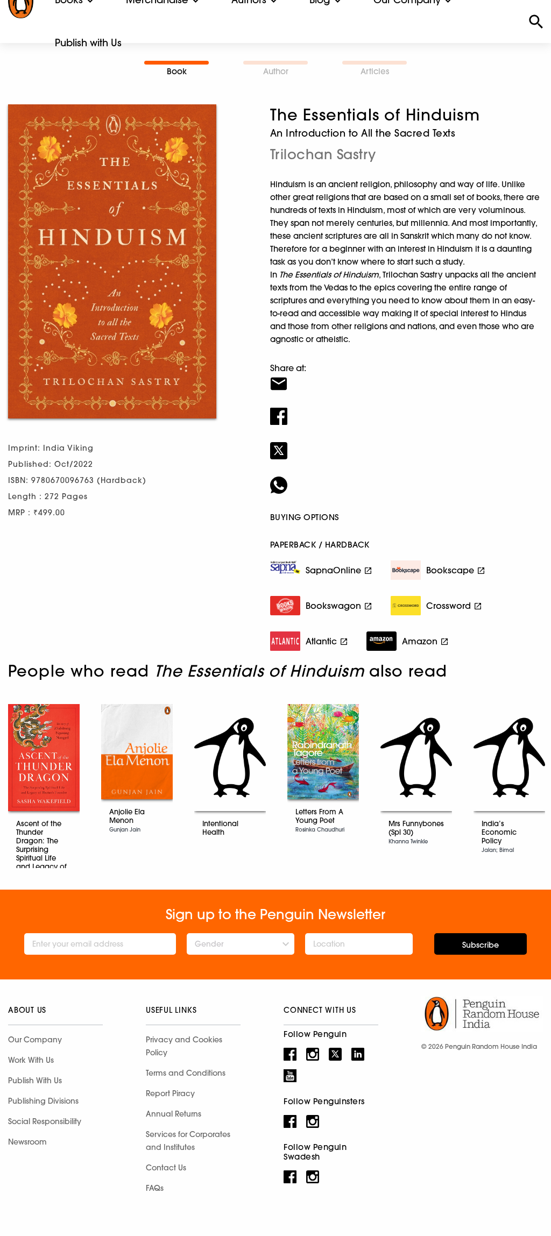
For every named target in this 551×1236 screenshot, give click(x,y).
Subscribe (480, 945)
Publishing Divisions (43, 1101)
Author (275, 71)
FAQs (155, 1188)
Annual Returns (173, 1114)
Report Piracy (170, 1093)
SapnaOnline (333, 570)
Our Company (35, 1040)
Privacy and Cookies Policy (184, 1046)
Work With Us (31, 1060)
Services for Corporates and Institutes (188, 1141)
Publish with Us (88, 43)
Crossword (448, 605)
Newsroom (27, 1142)
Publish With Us (35, 1080)
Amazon (419, 641)
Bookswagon (333, 605)
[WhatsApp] (406, 478)
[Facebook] (406, 409)
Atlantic (321, 641)
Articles (375, 71)
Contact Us (166, 1168)
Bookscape (450, 570)
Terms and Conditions (185, 1073)
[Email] (406, 377)
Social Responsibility (44, 1121)
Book (177, 71)
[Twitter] (406, 443)
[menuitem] (88, 43)
